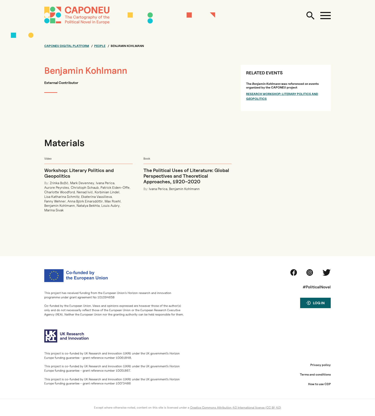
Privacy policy (320, 364)
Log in (319, 303)
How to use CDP (319, 384)
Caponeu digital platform (66, 45)
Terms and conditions (315, 374)
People (99, 45)
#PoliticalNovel (317, 287)
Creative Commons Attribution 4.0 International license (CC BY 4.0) (235, 407)
